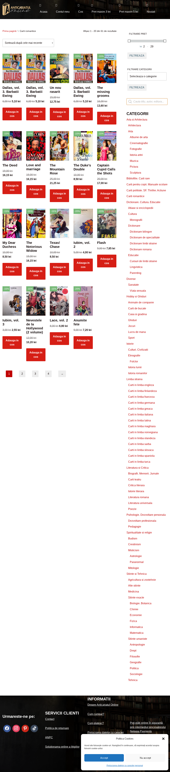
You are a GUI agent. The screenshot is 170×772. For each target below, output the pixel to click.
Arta (130, 131)
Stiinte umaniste (137, 638)
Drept (133, 650)
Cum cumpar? (95, 714)
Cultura (132, 214)
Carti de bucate (137, 308)
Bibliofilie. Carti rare (138, 178)
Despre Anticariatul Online (102, 704)
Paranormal (137, 562)
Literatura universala (140, 503)
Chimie (134, 609)
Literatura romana (138, 497)
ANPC (49, 737)
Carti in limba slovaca (141, 450)
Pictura (134, 166)
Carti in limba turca (139, 461)
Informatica (136, 627)
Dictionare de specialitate (145, 237)
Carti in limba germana (141, 402)
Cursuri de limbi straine (143, 261)
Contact (49, 719)
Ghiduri (132, 320)
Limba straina (134, 379)
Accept (104, 757)
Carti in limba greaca (140, 408)
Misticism (133, 550)
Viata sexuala (138, 290)
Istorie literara (136, 491)
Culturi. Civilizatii (138, 349)
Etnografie (134, 355)
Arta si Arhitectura (137, 119)
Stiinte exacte (136, 597)
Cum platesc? (95, 723)
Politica (134, 668)
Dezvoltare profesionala (142, 520)
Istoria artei (136, 155)
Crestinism (134, 544)
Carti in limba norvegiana (143, 432)
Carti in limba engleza (141, 385)
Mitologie (133, 568)
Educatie (133, 255)
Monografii (136, 219)
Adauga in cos (12, 114)
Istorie (130, 343)
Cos (80, 11)
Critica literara (136, 485)
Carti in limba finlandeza (142, 391)
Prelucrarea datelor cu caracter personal (125, 765)
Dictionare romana (141, 249)
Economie (136, 615)
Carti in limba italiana (140, 414)
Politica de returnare (57, 728)
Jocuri (131, 326)
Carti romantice (135, 196)
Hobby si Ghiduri (136, 296)
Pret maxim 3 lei (101, 11)
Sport (131, 337)
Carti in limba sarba (139, 444)
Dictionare (134, 225)
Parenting (135, 273)
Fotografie (136, 149)
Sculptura (135, 172)
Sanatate (133, 284)
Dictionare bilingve (141, 231)
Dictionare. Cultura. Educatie (143, 202)
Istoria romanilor (137, 373)
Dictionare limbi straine (143, 243)
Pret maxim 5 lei (128, 11)
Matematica (136, 632)
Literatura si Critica (138, 467)
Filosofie (135, 656)
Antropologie (137, 644)
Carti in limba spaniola (141, 455)
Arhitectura (134, 125)
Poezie (132, 509)
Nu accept (145, 757)
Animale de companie (141, 302)
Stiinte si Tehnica (137, 573)
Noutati (151, 11)
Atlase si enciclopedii (140, 208)
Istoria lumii (135, 367)
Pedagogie (134, 526)
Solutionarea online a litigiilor (62, 746)
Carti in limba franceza (141, 396)
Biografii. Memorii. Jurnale (143, 473)
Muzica (134, 160)
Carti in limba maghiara (142, 426)
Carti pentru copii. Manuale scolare (147, 184)
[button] (163, 738)
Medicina (133, 591)
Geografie (135, 662)
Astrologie (136, 556)
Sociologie (136, 674)
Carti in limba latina (139, 420)
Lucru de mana (137, 332)
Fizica (133, 621)
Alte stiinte (134, 585)
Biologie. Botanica (140, 603)
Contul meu (63, 11)
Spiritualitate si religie (139, 532)
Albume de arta (139, 137)
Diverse (131, 279)
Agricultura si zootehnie (142, 579)
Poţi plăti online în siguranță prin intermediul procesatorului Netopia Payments (148, 727)
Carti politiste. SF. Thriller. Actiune (146, 190)
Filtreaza (136, 55)
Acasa (43, 11)
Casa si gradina (137, 314)
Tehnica (132, 680)
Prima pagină (9, 31)
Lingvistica (136, 267)
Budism (132, 538)
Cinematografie (139, 143)
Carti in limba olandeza (141, 438)
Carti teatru (134, 479)
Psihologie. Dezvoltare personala (146, 514)
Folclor (134, 361)
